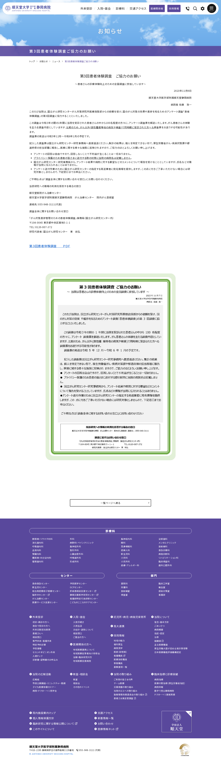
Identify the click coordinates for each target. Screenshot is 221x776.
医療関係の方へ (82, 644)
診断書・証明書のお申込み (45, 659)
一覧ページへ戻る (110, 503)
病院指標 (158, 679)
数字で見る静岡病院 (164, 690)
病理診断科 (164, 553)
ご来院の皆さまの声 (123, 679)
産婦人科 (125, 550)
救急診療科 (164, 550)
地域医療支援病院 (82, 660)
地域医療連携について (84, 649)
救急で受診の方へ (41, 625)
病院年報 (158, 686)
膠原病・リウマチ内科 (42, 538)
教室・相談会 (80, 674)
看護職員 (118, 655)
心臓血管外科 (76, 553)
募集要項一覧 (120, 666)
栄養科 (124, 587)
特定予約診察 (39, 644)
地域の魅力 (119, 640)
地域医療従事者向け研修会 (86, 653)
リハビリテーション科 (168, 557)
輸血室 (162, 587)
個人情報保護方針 (43, 718)
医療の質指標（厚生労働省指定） (170, 683)
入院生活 (77, 625)
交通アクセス (138, 8)
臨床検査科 (164, 561)
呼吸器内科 (37, 546)
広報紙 (36, 679)
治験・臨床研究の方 (82, 657)
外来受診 (86, 8)
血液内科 (36, 550)
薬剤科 (124, 583)
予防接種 (37, 648)
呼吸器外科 (75, 557)
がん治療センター (40, 598)
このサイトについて (43, 729)
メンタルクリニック (167, 542)
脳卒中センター (40, 594)
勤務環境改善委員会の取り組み (129, 694)
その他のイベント (81, 686)
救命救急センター (40, 583)
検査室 (124, 594)
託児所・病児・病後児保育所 (130, 617)
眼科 (123, 542)
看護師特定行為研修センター (84, 598)
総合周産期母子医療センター (46, 591)
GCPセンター (76, 587)
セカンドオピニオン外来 (44, 652)
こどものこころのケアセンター (84, 602)
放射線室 (125, 591)
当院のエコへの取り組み (125, 690)
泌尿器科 (163, 538)
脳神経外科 (75, 546)
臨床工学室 (164, 583)
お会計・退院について (83, 629)
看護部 (162, 594)
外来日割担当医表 (41, 629)
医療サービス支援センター (45, 602)
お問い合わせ (105, 723)
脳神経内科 (126, 538)
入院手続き (78, 622)
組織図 (158, 640)
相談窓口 (37, 637)
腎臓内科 (36, 553)
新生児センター (39, 587)
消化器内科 (37, 542)
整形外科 (74, 550)
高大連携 (119, 626)
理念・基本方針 (161, 622)
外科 (72, 538)
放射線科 (163, 546)
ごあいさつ (159, 625)
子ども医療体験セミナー (44, 686)
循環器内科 (37, 561)
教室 (75, 679)
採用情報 (174, 8)
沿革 (156, 637)
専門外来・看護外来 (42, 640)
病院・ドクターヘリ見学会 (45, 690)
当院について (162, 617)
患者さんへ (38, 633)
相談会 (76, 683)
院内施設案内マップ (44, 713)
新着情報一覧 (105, 718)
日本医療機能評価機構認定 (167, 652)
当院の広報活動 (41, 674)
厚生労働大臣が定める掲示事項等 (171, 648)
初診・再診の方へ (41, 622)
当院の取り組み (123, 674)
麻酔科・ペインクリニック (82, 542)
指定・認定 (159, 633)
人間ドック (38, 655)
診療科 (120, 8)
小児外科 (125, 561)
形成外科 (74, 561)
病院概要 (158, 629)
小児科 (124, 557)
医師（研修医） (120, 651)
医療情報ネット (106, 729)
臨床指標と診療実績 (166, 674)
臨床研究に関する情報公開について (53, 723)
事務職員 (118, 663)
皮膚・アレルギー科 (130, 565)
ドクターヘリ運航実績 (164, 694)
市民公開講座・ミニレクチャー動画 (49, 683)
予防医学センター (78, 583)
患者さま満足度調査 (124, 698)
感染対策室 (164, 591)
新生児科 (125, 553)
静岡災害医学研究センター (83, 594)
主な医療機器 (161, 644)
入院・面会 (104, 8)
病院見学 (118, 648)
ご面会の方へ (79, 637)
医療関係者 (157, 8)
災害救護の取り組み (123, 686)
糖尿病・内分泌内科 (41, 557)
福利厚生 (118, 644)
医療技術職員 (120, 659)
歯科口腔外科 (165, 565)
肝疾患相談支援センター (82, 591)
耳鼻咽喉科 (126, 546)
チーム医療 (119, 683)
